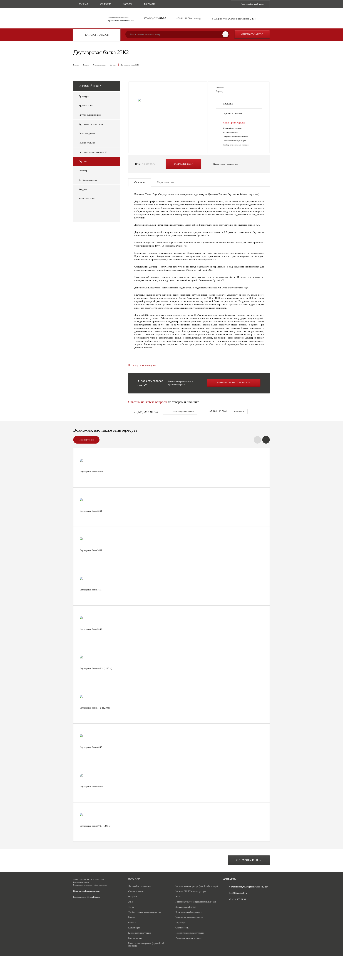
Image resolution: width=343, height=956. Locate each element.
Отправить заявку (248, 860)
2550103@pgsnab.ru (238, 893)
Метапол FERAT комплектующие (190, 891)
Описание (139, 182)
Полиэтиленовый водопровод (188, 912)
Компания (105, 4)
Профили (132, 896)
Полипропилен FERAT (185, 907)
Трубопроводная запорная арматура (144, 912)
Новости (127, 4)
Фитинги (132, 922)
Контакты (149, 4)
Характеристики (166, 182)
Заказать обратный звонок (253, 4)
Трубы (131, 907)
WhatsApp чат (239, 411)
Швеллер (83, 170)
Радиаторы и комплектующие (188, 938)
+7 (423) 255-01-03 (155, 18)
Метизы (131, 917)
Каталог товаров (97, 34)
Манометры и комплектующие (189, 917)
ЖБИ (130, 902)
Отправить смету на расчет (233, 382)
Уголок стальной (87, 198)
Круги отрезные (135, 938)
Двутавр (113, 65)
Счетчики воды (182, 927)
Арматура (84, 96)
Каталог (86, 65)
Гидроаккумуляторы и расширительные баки (195, 902)
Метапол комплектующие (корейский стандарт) (196, 886)
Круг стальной (86, 105)
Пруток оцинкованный (90, 114)
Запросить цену (183, 164)
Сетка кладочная (87, 133)
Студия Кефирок (93, 897)
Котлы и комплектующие (139, 933)
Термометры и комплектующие (189, 933)
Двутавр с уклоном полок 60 (93, 152)
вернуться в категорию (144, 365)
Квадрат (83, 189)
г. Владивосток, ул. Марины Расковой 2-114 (234, 19)
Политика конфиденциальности (86, 891)
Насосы (178, 896)
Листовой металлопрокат (139, 886)
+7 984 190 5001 (188, 18)
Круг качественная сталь (91, 124)
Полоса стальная (87, 142)
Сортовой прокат (99, 65)
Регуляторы (180, 922)
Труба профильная (88, 180)
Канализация (134, 927)
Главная (83, 4)
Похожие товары (86, 440)
